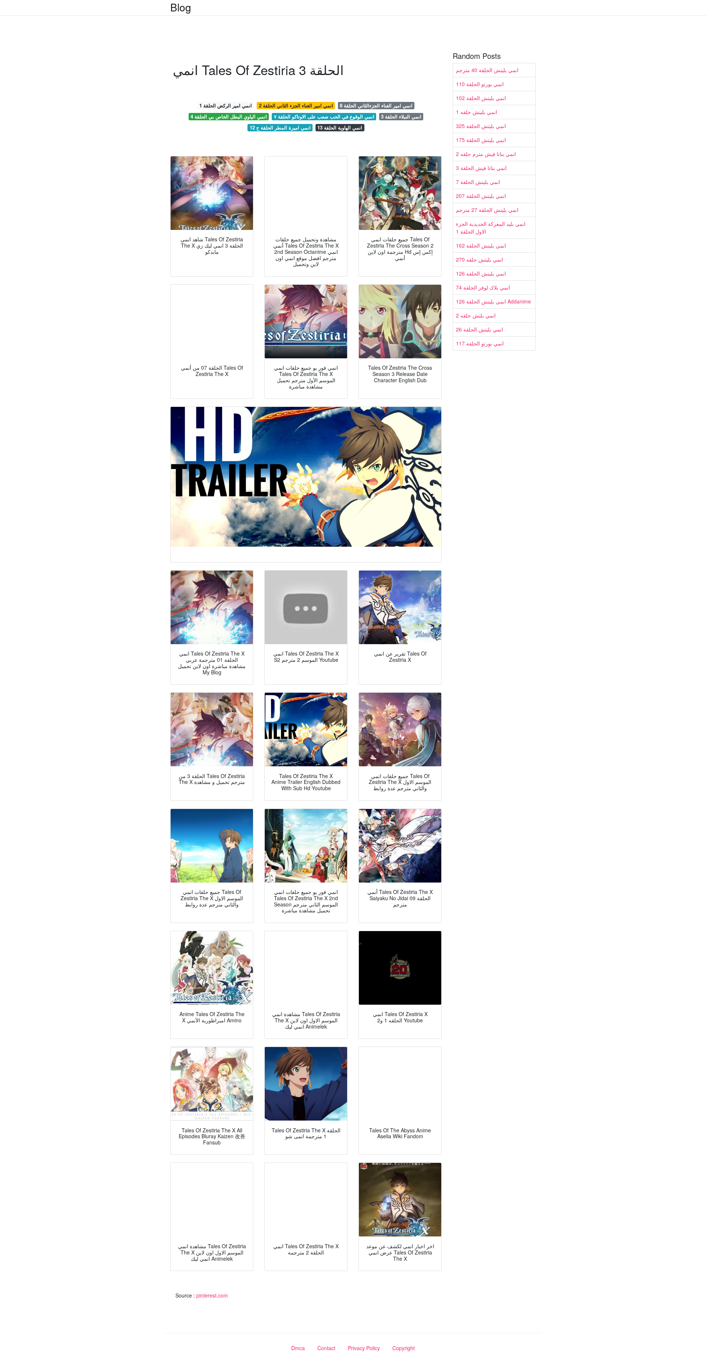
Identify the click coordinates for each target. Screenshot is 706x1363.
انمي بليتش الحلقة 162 (481, 245)
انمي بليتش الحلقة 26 (479, 329)
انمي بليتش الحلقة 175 (481, 139)
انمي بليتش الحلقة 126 (481, 273)
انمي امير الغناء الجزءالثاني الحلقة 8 (376, 105)
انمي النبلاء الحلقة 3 (401, 116)
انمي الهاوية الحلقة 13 (339, 127)
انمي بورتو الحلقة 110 (480, 84)
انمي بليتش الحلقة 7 (478, 181)
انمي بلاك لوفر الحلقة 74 (483, 287)
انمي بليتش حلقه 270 (479, 259)
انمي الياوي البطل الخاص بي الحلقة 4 (228, 116)
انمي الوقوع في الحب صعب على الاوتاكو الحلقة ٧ (324, 116)
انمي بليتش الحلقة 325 (481, 125)
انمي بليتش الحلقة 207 (481, 195)
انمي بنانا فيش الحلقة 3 (481, 167)
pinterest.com (212, 1295)
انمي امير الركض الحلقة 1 (225, 105)
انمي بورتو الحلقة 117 (480, 343)
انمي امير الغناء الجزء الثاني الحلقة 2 (296, 105)
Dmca (298, 1348)
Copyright (403, 1348)
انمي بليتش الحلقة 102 (481, 98)
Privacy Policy (364, 1348)
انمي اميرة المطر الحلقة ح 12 (280, 127)
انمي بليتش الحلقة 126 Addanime (493, 301)
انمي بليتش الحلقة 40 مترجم (487, 70)
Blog (180, 7)
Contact (326, 1348)
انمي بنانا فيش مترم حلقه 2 (486, 153)
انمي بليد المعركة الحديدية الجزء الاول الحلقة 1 (490, 227)
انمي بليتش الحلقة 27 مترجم (487, 209)
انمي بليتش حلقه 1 (476, 112)
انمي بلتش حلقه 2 (476, 315)
